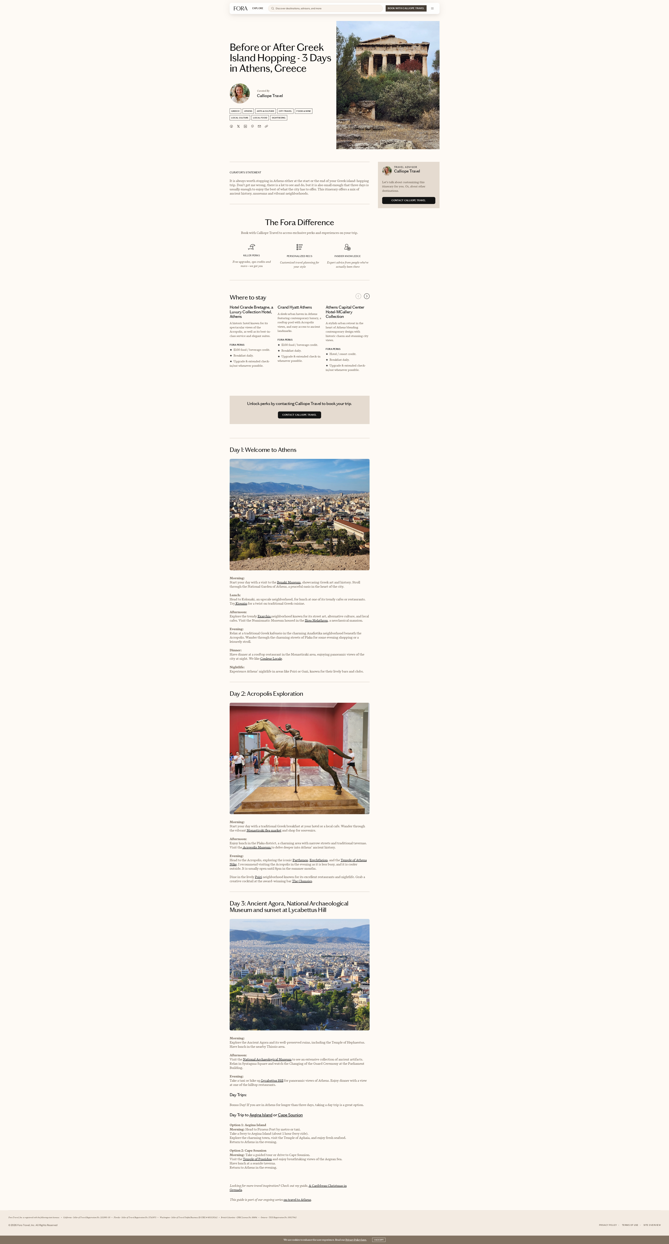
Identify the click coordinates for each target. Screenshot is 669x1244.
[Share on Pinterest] (252, 126)
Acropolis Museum (256, 847)
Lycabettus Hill (272, 1081)
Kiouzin (241, 603)
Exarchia (264, 616)
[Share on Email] (259, 126)
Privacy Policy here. (356, 1239)
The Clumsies (302, 881)
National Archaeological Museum (267, 1059)
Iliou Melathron (316, 620)
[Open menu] (432, 8)
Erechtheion (319, 860)
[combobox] (328, 8)
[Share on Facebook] (231, 126)
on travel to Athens (297, 1200)
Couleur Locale (271, 659)
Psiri (258, 877)
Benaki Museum (289, 582)
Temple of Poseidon (257, 1159)
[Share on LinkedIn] (245, 126)
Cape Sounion (290, 1114)
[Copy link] (266, 126)
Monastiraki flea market (264, 830)
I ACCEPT (379, 1240)
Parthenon (300, 860)
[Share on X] (238, 126)
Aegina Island (260, 1114)
